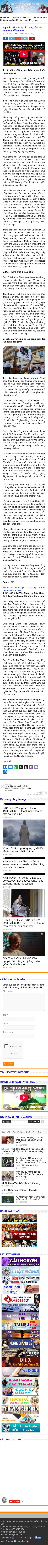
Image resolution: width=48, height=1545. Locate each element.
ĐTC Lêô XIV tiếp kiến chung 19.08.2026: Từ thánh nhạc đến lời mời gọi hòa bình (22, 811)
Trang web (8, 1032)
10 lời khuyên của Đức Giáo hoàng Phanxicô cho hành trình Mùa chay (18, 787)
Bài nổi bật (18, 1132)
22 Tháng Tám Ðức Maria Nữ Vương (22, 1183)
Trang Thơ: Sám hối (34, 793)
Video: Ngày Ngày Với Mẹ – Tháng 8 (19, 1190)
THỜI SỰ (31, 34)
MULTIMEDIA (23, 17)
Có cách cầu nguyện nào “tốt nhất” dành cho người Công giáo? (29, 1139)
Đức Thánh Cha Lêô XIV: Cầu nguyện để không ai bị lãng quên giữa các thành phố (21, 961)
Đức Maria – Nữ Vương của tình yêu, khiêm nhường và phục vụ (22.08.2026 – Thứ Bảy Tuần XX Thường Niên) (31, 1161)
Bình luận (8, 991)
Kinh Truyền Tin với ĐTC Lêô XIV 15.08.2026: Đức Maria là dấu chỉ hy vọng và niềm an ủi (23, 864)
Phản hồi (30, 1132)
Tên (5, 1015)
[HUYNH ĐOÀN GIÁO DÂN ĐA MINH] (24, 6)
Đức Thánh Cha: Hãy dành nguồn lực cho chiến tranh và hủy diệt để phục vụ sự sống (23, 1150)
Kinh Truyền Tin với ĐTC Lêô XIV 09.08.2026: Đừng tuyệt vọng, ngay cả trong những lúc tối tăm (23, 880)
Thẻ (39, 1132)
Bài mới (6, 1132)
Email (6, 1023)
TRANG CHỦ (9, 17)
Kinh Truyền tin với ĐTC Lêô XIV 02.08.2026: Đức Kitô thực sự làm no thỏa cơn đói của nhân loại (24, 923)
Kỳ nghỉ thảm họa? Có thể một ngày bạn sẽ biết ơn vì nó (30, 1198)
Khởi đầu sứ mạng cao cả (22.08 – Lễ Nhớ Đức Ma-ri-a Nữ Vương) (29, 1174)
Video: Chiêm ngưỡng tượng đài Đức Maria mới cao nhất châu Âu (24, 850)
